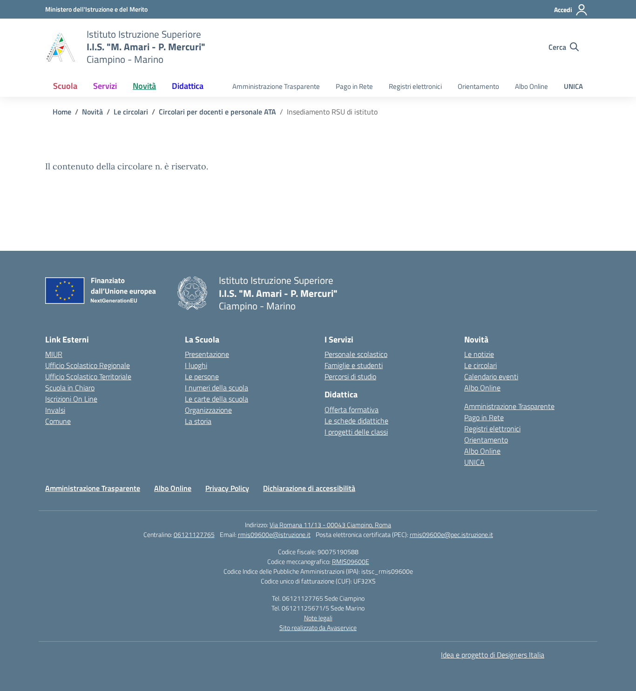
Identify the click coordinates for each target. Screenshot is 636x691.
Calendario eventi (491, 376)
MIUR (53, 354)
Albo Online (531, 86)
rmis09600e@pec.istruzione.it (451, 534)
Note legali (318, 618)
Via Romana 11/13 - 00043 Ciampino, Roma (330, 525)
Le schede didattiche (356, 420)
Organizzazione (208, 410)
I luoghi (196, 365)
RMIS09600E (350, 561)
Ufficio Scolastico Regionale (87, 365)
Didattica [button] (187, 86)
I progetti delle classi (356, 431)
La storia (198, 421)
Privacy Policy (227, 488)
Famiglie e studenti (354, 365)
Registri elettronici (415, 86)
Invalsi (55, 410)
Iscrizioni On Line (71, 398)
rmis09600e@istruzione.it (274, 534)
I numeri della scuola (216, 387)
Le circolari (480, 365)
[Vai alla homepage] (60, 47)
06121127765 (194, 534)
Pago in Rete (354, 86)
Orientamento (478, 86)
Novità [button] (144, 86)
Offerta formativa (352, 409)
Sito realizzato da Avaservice (318, 627)
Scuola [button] (65, 86)
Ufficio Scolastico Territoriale (88, 376)
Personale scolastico (356, 354)
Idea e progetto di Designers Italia (492, 654)
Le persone (202, 376)
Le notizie (479, 354)
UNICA (573, 86)
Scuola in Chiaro (70, 387)
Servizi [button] (105, 86)
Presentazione (207, 354)
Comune (58, 421)
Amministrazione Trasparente (276, 86)
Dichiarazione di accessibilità (309, 488)
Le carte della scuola (216, 398)
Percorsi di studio (350, 376)
